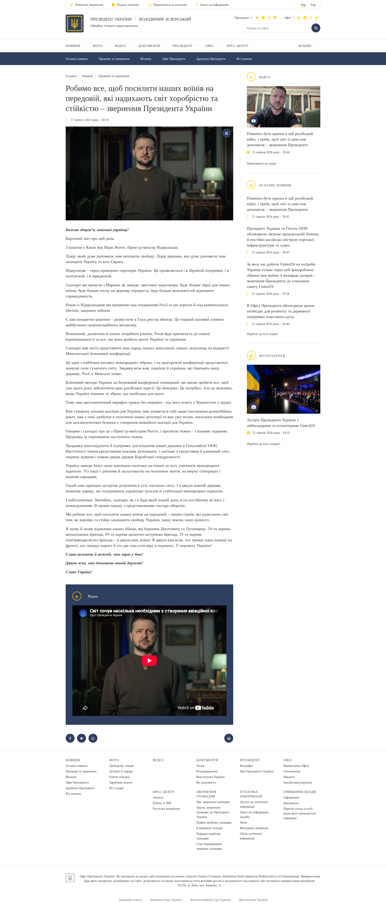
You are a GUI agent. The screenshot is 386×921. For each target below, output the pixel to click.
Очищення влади (299, 792)
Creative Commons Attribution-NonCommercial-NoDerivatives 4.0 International (248, 876)
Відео (158, 760)
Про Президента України (257, 771)
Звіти (243, 822)
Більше (305, 46)
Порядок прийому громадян (208, 835)
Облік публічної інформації (251, 835)
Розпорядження (206, 771)
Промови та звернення (114, 59)
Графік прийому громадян (214, 822)
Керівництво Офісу (296, 765)
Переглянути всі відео (262, 163)
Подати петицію (128, 4)
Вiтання (146, 59)
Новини (87, 76)
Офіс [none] (210, 46)
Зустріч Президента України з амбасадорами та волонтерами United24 (281, 422)
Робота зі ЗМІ (162, 803)
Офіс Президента (173, 59)
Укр (303, 4)
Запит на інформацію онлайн (254, 814)
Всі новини (244, 59)
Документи (207, 760)
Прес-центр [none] (238, 46)
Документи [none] (149, 46)
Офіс (287, 760)
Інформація (291, 797)
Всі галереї (116, 788)
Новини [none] (73, 46)
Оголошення (291, 771)
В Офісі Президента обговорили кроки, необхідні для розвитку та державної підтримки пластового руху (281, 311)
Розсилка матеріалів (166, 808)
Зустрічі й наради (121, 771)
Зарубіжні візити (120, 782)
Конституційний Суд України (211, 900)
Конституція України (210, 777)
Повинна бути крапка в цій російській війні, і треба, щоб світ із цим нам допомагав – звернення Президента (280, 139)
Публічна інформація (251, 794)
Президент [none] (183, 46)
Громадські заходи (121, 765)
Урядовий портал (130, 900)
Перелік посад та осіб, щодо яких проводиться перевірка (299, 813)
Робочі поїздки (119, 777)
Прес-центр (163, 792)
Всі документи (206, 782)
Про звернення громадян (213, 802)
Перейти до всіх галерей (264, 444)
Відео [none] (121, 46)
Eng (313, 4)
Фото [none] (98, 46)
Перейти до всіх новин (263, 334)
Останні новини (77, 59)
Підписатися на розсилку (170, 4)
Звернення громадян (206, 794)
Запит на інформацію (214, 4)
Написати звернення (89, 4)
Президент (250, 760)
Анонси (158, 797)
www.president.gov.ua (207, 881)
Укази (200, 765)
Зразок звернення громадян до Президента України (212, 812)
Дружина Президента (210, 59)
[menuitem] (77, 45)
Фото (114, 760)
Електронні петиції (209, 828)
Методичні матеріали (254, 828)
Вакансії (289, 777)
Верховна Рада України (166, 900)
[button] (258, 17)
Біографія (246, 765)
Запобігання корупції (297, 782)
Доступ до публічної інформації (254, 804)
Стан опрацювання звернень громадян (209, 846)
